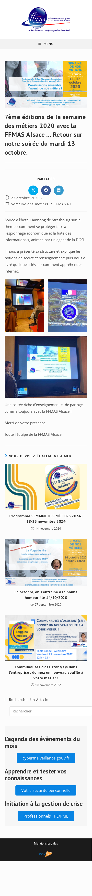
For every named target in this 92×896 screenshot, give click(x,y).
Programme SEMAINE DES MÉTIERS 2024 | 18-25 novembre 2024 (45, 518)
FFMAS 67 (63, 204)
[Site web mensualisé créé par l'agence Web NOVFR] (46, 854)
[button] (46, 758)
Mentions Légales (46, 843)
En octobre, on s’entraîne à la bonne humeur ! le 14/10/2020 (46, 594)
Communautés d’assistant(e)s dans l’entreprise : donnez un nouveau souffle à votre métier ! (46, 672)
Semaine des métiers (29, 204)
